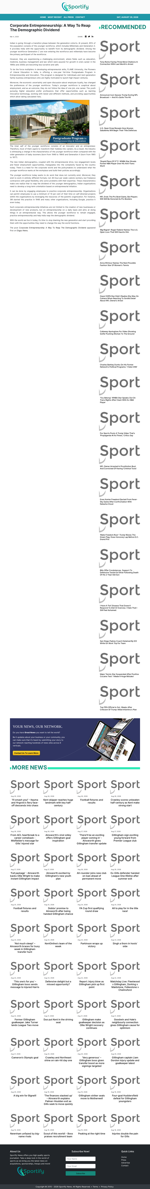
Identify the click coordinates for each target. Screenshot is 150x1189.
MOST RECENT (55, 17)
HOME (43, 17)
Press (123, 1160)
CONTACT (80, 17)
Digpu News (22, 230)
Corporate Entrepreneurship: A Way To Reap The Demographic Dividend (52, 228)
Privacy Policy (107, 1186)
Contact (124, 1165)
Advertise (125, 1163)
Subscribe (80, 1173)
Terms (95, 1186)
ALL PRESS (69, 17)
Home (124, 1157)
